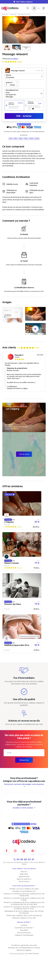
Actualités (24, 930)
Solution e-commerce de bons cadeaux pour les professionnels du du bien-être (24, 903)
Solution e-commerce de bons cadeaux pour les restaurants (24, 894)
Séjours (24, 871)
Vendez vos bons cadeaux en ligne (24, 889)
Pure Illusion (34, 953)
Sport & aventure (24, 879)
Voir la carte (24, 454)
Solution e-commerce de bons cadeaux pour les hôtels (24, 899)
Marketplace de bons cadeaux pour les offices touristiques (24, 912)
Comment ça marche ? (24, 928)
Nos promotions (24, 933)
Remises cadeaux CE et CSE (24, 918)
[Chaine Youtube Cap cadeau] (24, 851)
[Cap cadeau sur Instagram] (15, 851)
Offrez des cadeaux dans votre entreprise (24, 915)
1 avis (19, 62)
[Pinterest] (33, 851)
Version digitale (16, 103)
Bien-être (5, 14)
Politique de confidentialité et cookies (24, 948)
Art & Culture (24, 881)
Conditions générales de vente (24, 945)
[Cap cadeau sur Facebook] (6, 851)
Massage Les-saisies (24, 14)
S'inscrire (24, 760)
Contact (24, 925)
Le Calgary (14, 59)
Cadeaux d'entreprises (24, 935)
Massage (13, 14)
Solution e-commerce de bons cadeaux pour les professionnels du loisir (24, 908)
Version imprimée (35, 102)
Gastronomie (24, 876)
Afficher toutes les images (26, 47)
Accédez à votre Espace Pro (24, 891)
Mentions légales (24, 950)
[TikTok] (41, 851)
